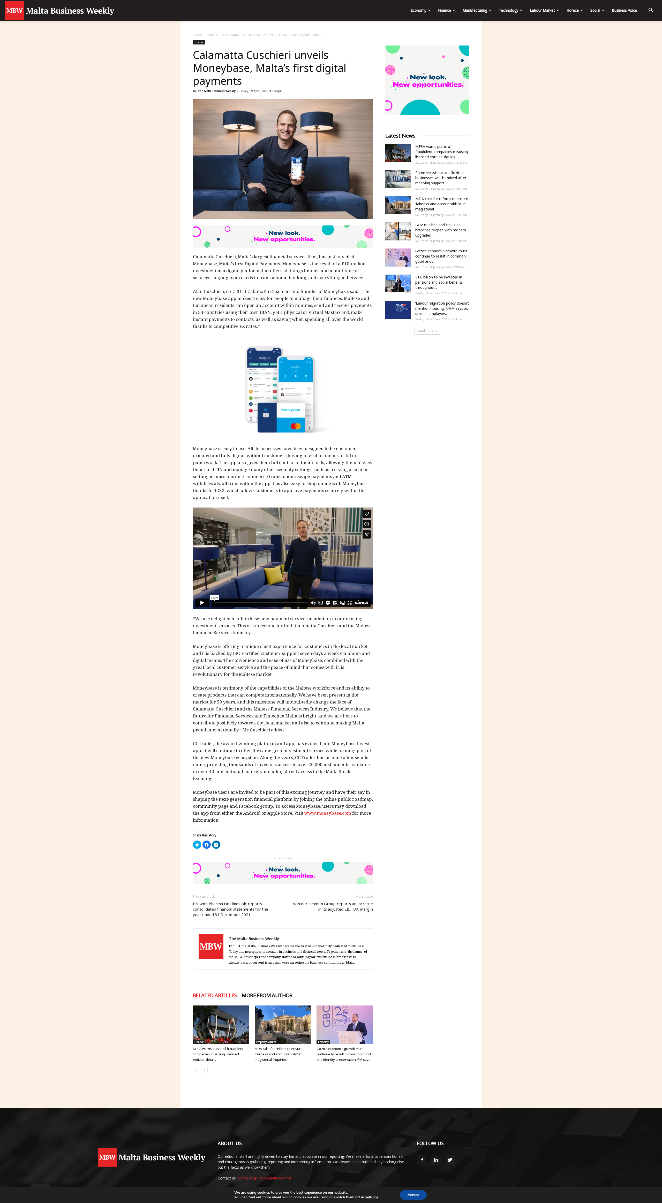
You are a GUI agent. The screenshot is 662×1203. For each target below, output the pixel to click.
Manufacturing (475, 10)
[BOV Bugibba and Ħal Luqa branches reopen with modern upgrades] (398, 231)
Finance (444, 10)
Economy (418, 10)
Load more (425, 330)
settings (371, 1197)
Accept (413, 1194)
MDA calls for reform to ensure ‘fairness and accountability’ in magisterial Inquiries (279, 1054)
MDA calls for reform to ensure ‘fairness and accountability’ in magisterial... (441, 203)
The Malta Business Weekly (217, 91)
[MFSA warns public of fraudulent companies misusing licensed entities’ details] (221, 1024)
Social (595, 10)
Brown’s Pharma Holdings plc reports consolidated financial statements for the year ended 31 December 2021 (230, 909)
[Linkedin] (436, 1160)
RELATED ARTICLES (215, 995)
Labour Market (542, 10)
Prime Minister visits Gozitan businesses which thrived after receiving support (440, 177)
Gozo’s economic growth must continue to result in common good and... (441, 256)
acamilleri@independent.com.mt (264, 1178)
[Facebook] (422, 1160)
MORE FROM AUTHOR (267, 995)
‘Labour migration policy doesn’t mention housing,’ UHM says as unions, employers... (442, 308)
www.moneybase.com (327, 813)
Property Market (266, 1042)
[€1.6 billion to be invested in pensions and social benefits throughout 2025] (398, 284)
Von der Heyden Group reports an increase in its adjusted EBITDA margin (333, 906)
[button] (650, 10)
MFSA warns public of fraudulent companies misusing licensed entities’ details (218, 1054)
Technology (508, 10)
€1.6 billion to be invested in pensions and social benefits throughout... (439, 282)
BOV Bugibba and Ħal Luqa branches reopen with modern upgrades (440, 230)
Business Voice (624, 10)
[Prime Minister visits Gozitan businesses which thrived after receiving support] (398, 179)
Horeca (573, 10)
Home (197, 35)
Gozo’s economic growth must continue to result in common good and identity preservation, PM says (344, 1054)
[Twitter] (450, 1160)
